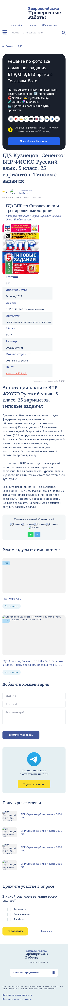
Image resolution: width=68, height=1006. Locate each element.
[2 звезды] (28, 524)
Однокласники (22, 914)
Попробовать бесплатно (34, 141)
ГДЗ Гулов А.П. (11, 599)
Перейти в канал (34, 784)
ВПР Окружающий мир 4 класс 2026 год (41, 816)
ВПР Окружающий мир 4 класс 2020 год (41, 849)
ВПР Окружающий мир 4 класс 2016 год (41, 865)
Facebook (19, 919)
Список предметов (26, 972)
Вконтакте (20, 909)
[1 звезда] (16, 524)
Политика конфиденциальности (17, 995)
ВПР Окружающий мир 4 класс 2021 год (41, 832)
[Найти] (64, 34)
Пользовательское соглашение (17, 999)
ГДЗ (6, 563)
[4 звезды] (52, 524)
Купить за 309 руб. (16, 373)
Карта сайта (16, 25)
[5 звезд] (34, 527)
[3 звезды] (40, 524)
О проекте (32, 25)
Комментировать (21, 734)
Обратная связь (50, 25)
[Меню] (4, 32)
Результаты (46, 931)
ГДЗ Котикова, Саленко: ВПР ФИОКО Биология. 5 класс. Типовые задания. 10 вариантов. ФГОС (33, 663)
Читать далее (11, 606)
